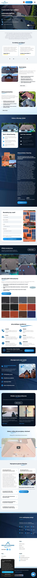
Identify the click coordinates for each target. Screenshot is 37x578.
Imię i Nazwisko (5, 215)
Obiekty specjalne (22, 548)
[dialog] (7, 568)
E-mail (4, 224)
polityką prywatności (8, 236)
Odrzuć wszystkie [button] (8, 574)
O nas (2, 557)
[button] (35, 2)
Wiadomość (5, 228)
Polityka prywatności (9, 570)
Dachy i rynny (21, 547)
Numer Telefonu (5, 219)
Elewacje (20, 545)
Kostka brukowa (21, 543)
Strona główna (3, 556)
